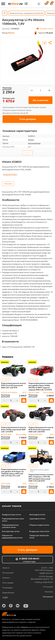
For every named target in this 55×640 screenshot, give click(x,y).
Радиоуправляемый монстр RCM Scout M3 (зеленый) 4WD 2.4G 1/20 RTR (13, 385)
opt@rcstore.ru (46, 573)
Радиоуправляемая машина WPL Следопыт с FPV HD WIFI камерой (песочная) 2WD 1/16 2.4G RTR (41, 477)
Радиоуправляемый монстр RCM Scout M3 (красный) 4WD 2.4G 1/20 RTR (41, 429)
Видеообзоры (8, 592)
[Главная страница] (4, 13)
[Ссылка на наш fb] (11, 605)
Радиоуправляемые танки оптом (13, 519)
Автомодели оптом (37, 514)
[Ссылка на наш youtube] (26, 606)
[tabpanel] (27, 57)
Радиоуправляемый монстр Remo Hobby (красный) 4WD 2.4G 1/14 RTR (13, 429)
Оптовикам (48, 596)
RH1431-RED (6, 434)
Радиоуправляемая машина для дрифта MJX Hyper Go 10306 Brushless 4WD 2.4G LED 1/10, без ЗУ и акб (13, 472)
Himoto (31, 139)
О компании (48, 586)
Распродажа (7, 587)
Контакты (49, 591)
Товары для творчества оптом (39, 536)
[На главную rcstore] (15, 3)
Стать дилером (27, 119)
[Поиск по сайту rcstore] (39, 3)
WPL (52, 484)
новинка (4, 362)
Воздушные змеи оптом (39, 531)
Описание (8, 183)
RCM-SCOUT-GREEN (9, 392)
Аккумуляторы (34, 143)
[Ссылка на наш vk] (17, 605)
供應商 (5, 597)
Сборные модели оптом (39, 525)
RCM (24, 392)
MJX (24, 484)
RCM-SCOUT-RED (35, 434)
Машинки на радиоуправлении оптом (12, 536)
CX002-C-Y (33, 484)
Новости (5, 568)
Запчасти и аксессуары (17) (39, 470)
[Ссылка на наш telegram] (4, 605)
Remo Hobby (48, 392)
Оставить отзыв (46, 28)
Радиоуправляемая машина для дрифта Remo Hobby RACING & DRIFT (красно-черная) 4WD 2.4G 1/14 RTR (41, 386)
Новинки (7, 356)
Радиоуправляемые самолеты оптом (10, 526)
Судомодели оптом (37, 518)
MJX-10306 (5, 484)
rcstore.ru (25, 627)
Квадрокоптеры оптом (11, 514)
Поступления (7, 572)
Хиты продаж (8, 582)
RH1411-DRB (34, 392)
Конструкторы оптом (11, 531)
